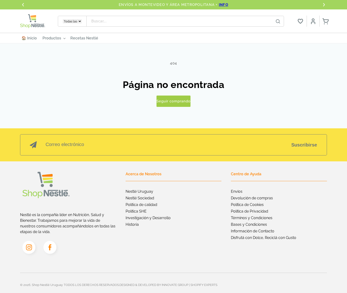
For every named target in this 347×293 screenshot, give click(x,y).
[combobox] (185, 21)
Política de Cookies (247, 204)
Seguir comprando (173, 101)
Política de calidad (141, 204)
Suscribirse (304, 144)
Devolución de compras (252, 198)
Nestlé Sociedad (140, 198)
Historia (132, 224)
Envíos (236, 191)
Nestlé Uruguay (139, 191)
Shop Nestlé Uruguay (47, 285)
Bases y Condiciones (249, 224)
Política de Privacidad (249, 211)
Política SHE (136, 211)
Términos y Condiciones (251, 218)
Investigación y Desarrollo (148, 218)
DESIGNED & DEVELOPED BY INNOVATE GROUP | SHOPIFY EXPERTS (168, 285)
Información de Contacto (252, 231)
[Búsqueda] (278, 21)
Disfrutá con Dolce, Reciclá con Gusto (263, 237)
